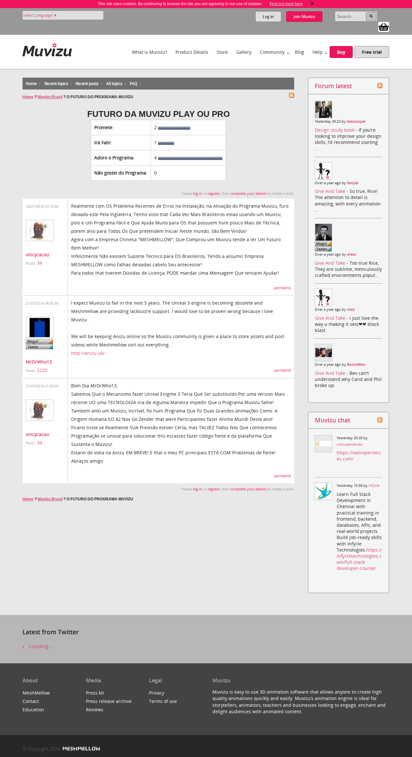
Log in (268, 16)
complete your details (248, 193)
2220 (42, 370)
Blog (299, 52)
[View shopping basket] (383, 26)
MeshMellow (36, 693)
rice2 (351, 309)
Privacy (156, 693)
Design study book (335, 130)
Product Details (191, 52)
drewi (351, 254)
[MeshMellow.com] (80, 749)
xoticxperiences (349, 444)
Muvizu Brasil (50, 97)
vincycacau (37, 254)
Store (222, 52)
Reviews (94, 709)
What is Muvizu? (149, 52)
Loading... (40, 646)
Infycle (374, 485)
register (214, 193)
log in (197, 193)
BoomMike (356, 364)
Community (272, 52)
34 (39, 263)
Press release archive (109, 701)
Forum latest (333, 86)
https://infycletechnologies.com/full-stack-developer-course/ (359, 559)
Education (33, 709)
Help (318, 52)
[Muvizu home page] (47, 49)
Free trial (372, 52)
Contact (31, 701)
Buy (341, 52)
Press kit (95, 693)
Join (304, 16)
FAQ (133, 83)
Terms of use (163, 701)
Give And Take (331, 191)
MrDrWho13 (39, 362)
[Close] (312, 4)
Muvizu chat (332, 420)
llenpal (352, 183)
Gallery (243, 52)
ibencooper (356, 121)
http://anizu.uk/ (88, 353)
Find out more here (286, 4)
